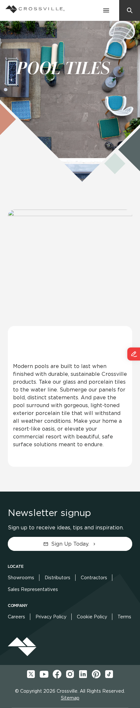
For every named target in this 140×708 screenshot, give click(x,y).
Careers (16, 616)
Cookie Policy (92, 616)
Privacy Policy (50, 616)
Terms (124, 616)
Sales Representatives (33, 589)
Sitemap (70, 698)
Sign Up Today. (70, 544)
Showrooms (21, 577)
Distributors (57, 577)
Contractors (94, 577)
